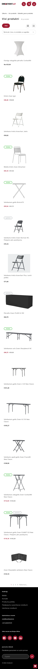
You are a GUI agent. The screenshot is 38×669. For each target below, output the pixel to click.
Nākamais (22, 585)
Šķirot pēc (7, 32)
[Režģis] (28, 25)
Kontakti (5, 599)
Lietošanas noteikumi (9, 608)
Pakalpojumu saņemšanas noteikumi (15, 605)
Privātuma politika (8, 602)
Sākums (4, 13)
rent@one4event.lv (8, 619)
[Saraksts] (33, 25)
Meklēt (4, 596)
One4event (9, 663)
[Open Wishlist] (35, 666)
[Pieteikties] (32, 656)
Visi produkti (12, 13)
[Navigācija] (34, 4)
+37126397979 (7, 623)
